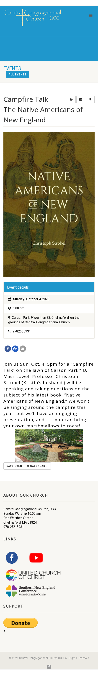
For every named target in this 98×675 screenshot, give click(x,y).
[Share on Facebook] (8, 349)
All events (17, 74)
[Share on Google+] (15, 349)
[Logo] (32, 17)
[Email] (23, 349)
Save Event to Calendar (26, 466)
